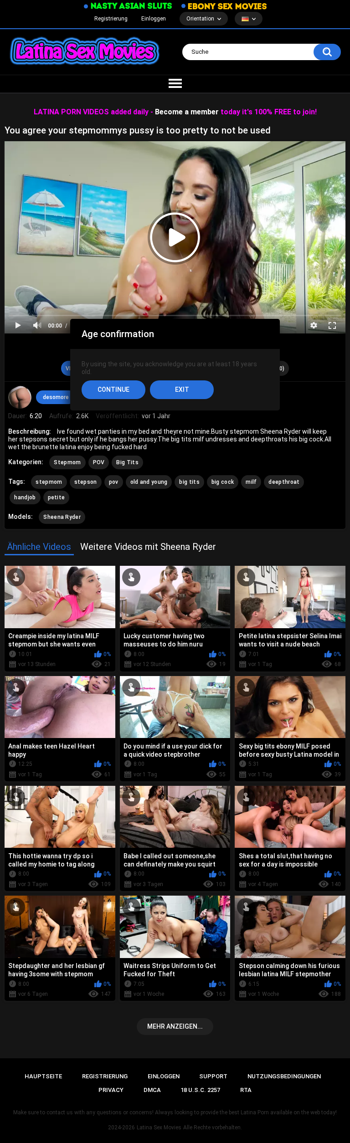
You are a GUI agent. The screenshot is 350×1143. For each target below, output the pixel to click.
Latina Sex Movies (159, 1127)
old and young (149, 482)
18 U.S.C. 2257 (200, 1090)
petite (56, 497)
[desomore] (19, 397)
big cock (222, 482)
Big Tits (127, 462)
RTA (246, 1090)
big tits (189, 482)
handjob (25, 497)
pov (113, 482)
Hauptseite (43, 1076)
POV (99, 462)
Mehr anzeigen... (175, 1026)
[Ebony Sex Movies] (224, 6)
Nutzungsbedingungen (284, 1076)
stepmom (49, 482)
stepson (85, 482)
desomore (56, 397)
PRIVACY (111, 1090)
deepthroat (283, 482)
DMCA (152, 1090)
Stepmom (67, 462)
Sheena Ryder (62, 517)
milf (251, 482)
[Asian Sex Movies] (128, 6)
